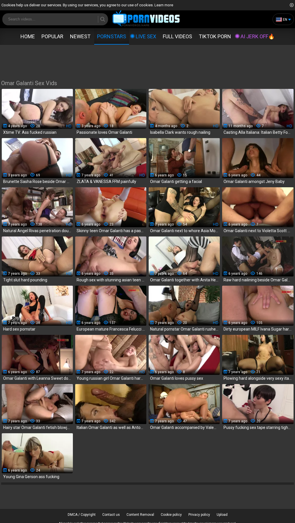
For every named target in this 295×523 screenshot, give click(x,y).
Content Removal (140, 515)
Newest (80, 36)
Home (27, 36)
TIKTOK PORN (215, 36)
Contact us (111, 515)
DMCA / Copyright (82, 515)
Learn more (163, 5)
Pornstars (111, 36)
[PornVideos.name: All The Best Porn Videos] (146, 19)
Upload (222, 515)
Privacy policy (199, 515)
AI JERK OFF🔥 (258, 36)
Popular (52, 36)
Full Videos (177, 36)
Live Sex (146, 36)
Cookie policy (171, 515)
